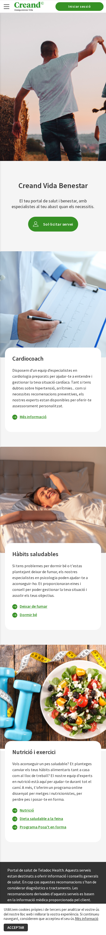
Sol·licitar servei (58, 224)
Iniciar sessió (79, 6)
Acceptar (15, 927)
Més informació (86, 918)
